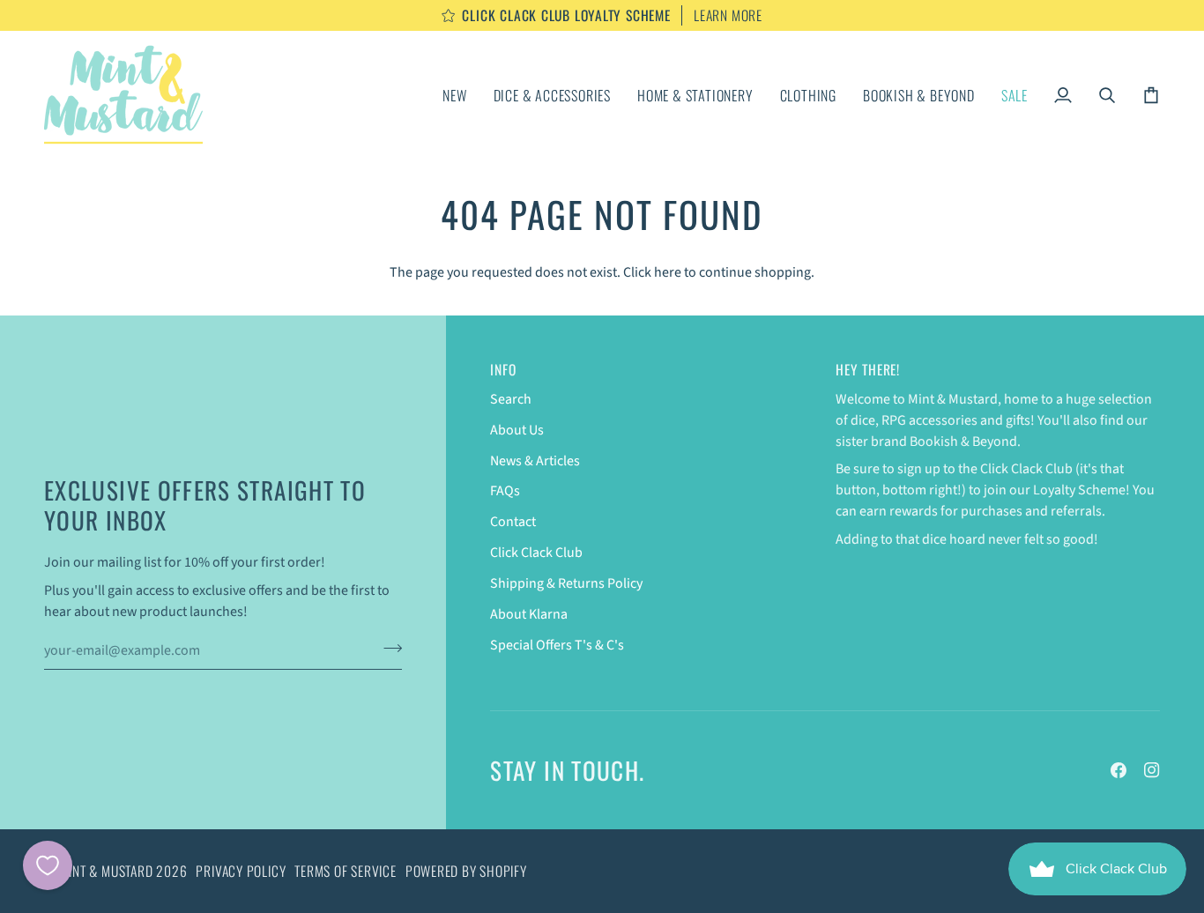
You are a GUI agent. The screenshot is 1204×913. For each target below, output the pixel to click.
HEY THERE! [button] (868, 370)
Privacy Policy (241, 870)
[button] (552, 95)
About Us (517, 430)
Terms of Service (345, 870)
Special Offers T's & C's (557, 645)
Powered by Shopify (466, 870)
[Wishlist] (47, 865)
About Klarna (529, 614)
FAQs (505, 491)
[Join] (387, 648)
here (667, 272)
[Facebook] (1118, 770)
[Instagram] (1152, 770)
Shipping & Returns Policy (566, 583)
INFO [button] (503, 370)
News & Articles (535, 461)
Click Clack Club (536, 552)
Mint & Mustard (106, 870)
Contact (513, 521)
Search (510, 399)
